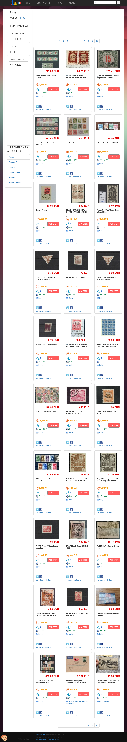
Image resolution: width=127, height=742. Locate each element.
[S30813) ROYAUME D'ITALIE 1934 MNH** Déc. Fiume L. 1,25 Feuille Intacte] (108, 328)
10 (97, 41)
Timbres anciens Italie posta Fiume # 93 (108, 614)
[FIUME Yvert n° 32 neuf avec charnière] (78, 597)
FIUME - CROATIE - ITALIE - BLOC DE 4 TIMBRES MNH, (77, 211)
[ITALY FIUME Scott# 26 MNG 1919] (78, 530)
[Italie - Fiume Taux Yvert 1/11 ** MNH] (47, 59)
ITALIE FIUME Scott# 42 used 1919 (108, 547)
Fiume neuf (13, 167)
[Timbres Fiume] (78, 126)
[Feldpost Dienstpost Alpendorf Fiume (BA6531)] (77, 664)
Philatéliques (104, 701)
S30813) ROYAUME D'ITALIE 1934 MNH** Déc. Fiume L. (107, 345)
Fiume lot (12, 177)
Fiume (11, 157)
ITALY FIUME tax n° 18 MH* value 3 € (107, 412)
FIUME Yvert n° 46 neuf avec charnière (47, 547)
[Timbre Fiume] (47, 193)
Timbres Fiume (15, 162)
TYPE (27, 3)
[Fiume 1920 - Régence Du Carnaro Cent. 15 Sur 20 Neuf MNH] (47, 597)
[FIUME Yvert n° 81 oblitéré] (78, 261)
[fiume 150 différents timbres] (47, 395)
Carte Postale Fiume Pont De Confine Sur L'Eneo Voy (108, 681)
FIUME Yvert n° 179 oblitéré (46, 344)
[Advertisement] (18, 106)
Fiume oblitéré (14, 172)
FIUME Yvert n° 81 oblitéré (76, 277)
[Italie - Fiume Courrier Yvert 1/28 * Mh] (47, 126)
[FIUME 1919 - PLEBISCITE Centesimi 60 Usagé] (77, 395)
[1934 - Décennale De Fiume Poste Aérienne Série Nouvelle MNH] (47, 462)
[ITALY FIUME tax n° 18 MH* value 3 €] (108, 395)
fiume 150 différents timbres (46, 411)
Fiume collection (15, 182)
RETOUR (22, 18)
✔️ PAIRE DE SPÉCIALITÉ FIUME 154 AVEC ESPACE (76, 76)
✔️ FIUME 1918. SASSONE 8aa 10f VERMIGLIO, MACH (76, 345)
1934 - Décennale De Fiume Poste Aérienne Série (46, 480)
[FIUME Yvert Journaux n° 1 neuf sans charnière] (108, 260)
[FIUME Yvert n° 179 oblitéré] (47, 328)
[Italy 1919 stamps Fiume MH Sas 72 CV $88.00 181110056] (78, 462)
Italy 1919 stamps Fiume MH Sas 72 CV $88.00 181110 (77, 480)
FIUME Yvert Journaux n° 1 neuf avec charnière (46, 278)
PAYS (59, 3)
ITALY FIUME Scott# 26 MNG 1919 (77, 547)
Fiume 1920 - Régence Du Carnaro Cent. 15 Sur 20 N (46, 614)
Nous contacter (41, 740)
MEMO (72, 3)
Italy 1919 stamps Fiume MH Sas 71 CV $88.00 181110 (107, 480)
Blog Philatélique (53, 740)
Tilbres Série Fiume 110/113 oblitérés (107, 144)
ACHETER (53, 89)
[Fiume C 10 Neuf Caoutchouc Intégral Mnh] (108, 193)
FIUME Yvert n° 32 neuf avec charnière (77, 614)
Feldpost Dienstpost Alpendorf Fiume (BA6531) (76, 681)
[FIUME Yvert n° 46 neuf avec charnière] (47, 530)
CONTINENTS (43, 3)
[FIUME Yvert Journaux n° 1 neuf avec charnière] (47, 260)
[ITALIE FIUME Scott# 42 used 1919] (108, 530)
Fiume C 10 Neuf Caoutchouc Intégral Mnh (108, 211)
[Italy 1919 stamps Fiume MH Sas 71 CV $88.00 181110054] (108, 462)
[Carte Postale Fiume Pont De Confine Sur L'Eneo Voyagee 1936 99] (108, 664)
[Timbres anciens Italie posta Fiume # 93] (108, 597)
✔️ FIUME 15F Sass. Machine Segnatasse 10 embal (108, 76)
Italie (40, 96)
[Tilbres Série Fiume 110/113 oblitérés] (108, 126)
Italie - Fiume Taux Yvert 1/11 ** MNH (47, 76)
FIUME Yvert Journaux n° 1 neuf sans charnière (107, 278)
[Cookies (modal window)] (4, 738)
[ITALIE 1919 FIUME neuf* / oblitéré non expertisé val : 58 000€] (47, 664)
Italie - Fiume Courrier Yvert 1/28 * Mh (46, 144)
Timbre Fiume (41, 210)
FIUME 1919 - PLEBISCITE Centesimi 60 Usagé (76, 412)
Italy (70, 499)
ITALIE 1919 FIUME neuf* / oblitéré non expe (46, 681)
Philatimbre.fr (40, 735)
